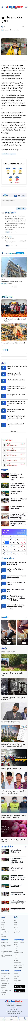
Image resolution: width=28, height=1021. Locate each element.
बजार (15, 920)
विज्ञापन (15, 978)
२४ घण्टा (3, 652)
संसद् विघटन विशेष (5, 978)
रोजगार (15, 925)
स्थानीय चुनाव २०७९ (5, 983)
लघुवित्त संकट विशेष (5, 976)
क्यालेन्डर (6, 530)
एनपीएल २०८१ (4, 943)
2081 (17, 948)
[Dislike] (16, 232)
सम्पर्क (15, 983)
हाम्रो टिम (16, 974)
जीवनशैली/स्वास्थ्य (5, 932)
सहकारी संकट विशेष (5, 974)
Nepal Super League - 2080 (6, 956)
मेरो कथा (16, 960)
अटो (15, 929)
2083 (17, 958)
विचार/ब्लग (3, 922)
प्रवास (2, 934)
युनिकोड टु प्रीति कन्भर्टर (19, 967)
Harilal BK (8, 237)
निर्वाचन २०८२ (4, 988)
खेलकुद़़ (3, 929)
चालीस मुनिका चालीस (18, 952)
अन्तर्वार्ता (3, 927)
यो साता (8, 652)
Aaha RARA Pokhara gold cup (6, 952)
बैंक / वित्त (16, 927)
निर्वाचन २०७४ (4, 981)
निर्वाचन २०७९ (4, 985)
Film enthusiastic (10, 212)
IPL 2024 (3, 949)
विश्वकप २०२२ (4, 992)
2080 (17, 946)
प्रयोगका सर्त (16, 976)
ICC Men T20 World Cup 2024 (6, 946)
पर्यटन (15, 922)
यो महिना (13, 652)
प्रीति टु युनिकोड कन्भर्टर (19, 965)
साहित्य (2, 925)
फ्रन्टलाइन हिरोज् (17, 963)
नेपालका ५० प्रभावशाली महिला (19, 943)
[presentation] (12, 286)
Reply (7, 232)
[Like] (11, 232)
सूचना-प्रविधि (17, 932)
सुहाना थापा (13, 154)
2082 (17, 950)
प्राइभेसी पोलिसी (17, 981)
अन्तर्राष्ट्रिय (3, 936)
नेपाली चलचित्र (5, 154)
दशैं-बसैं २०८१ (4, 995)
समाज (2, 920)
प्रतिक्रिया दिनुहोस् (21, 209)
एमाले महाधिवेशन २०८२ (6, 990)
